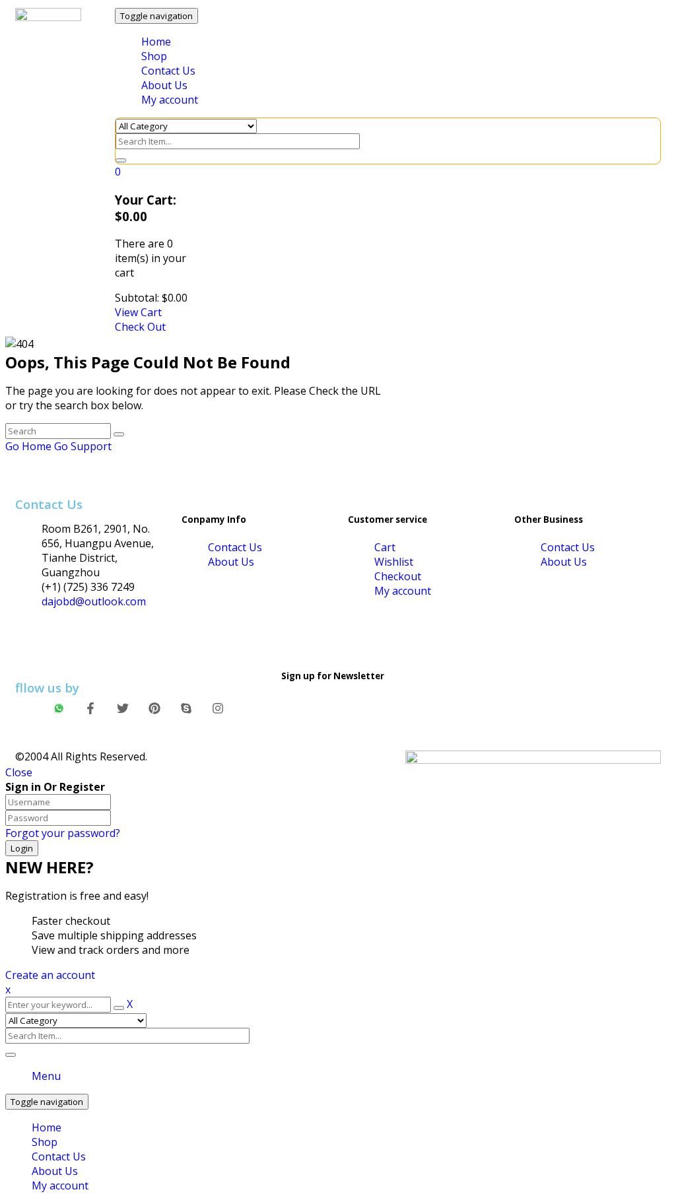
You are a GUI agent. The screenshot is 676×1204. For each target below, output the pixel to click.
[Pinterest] (154, 708)
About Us (55, 1171)
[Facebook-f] (91, 708)
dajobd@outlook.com (94, 601)
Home (46, 1127)
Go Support (83, 446)
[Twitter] (122, 708)
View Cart (138, 312)
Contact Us (59, 1156)
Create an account (50, 975)
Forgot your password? (62, 833)
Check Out (140, 326)
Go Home (28, 446)
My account (60, 1185)
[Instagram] (217, 708)
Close (18, 772)
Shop (44, 1142)
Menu (46, 1076)
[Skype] (186, 708)
